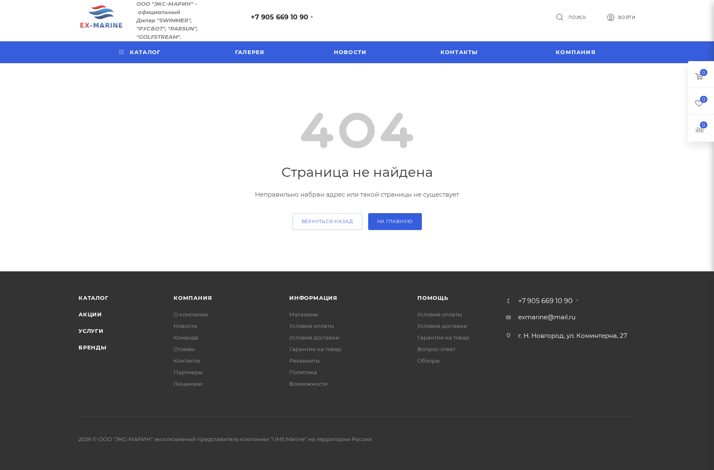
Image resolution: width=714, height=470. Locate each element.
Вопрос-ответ (436, 349)
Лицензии (188, 383)
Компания (193, 297)
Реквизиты (304, 360)
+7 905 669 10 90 (279, 17)
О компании (191, 314)
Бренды (93, 347)
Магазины (303, 314)
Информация (313, 297)
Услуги (91, 331)
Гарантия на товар (315, 349)
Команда (186, 337)
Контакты (187, 360)
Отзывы (184, 349)
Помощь (432, 297)
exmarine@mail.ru (547, 317)
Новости (185, 326)
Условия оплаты (311, 326)
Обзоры (428, 360)
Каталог (94, 297)
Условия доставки (314, 337)
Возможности (308, 383)
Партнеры (188, 372)
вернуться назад (327, 221)
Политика (303, 372)
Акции (90, 314)
